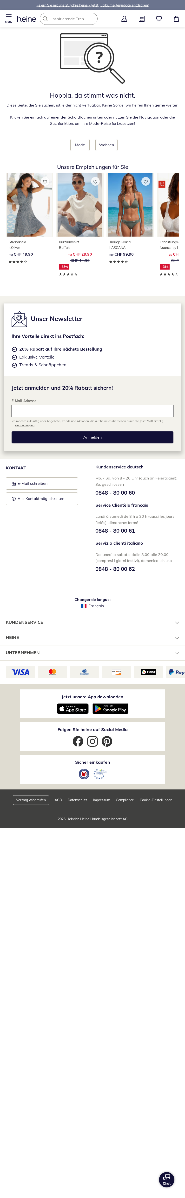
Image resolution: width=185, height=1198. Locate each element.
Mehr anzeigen (24, 425)
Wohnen (106, 144)
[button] (8, 18)
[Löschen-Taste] (92, 19)
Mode (80, 144)
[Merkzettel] (159, 18)
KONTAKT (16, 468)
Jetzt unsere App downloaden (92, 697)
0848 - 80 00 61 (115, 530)
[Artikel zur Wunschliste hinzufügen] (45, 181)
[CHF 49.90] (29, 205)
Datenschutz (77, 800)
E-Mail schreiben (29, 485)
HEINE (12, 637)
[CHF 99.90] (130, 205)
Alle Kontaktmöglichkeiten (41, 498)
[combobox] (76, 19)
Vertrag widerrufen (31, 800)
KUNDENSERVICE (24, 622)
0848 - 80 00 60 (115, 492)
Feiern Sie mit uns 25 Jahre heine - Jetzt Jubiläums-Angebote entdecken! (93, 5)
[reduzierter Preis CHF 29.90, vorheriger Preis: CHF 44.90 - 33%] (80, 205)
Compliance (125, 800)
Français (96, 605)
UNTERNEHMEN (23, 652)
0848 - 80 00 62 (115, 569)
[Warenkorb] (176, 18)
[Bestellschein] (141, 18)
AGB (58, 800)
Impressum (101, 800)
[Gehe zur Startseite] (26, 18)
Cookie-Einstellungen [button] (156, 800)
